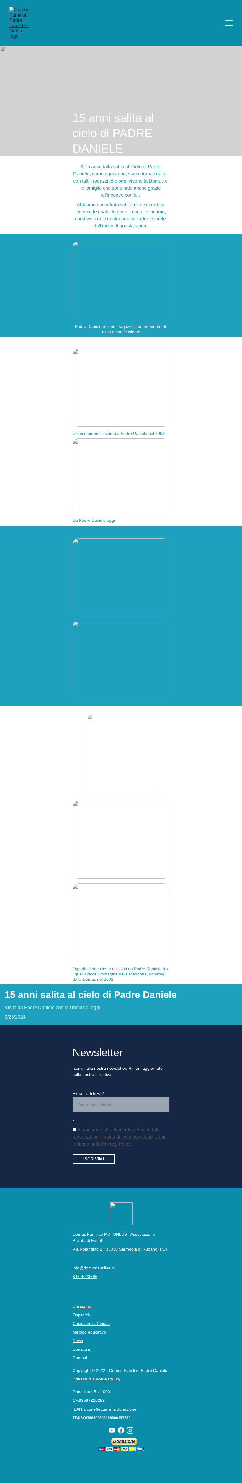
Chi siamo (82, 1306)
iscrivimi (93, 1159)
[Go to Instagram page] (130, 1430)
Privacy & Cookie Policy (96, 1379)
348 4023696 (85, 1276)
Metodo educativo (89, 1332)
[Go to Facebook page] (121, 1430)
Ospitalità (81, 1315)
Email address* (88, 1093)
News (78, 1340)
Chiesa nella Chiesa (91, 1323)
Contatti (80, 1357)
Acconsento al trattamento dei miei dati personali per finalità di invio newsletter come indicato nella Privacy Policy (120, 1137)
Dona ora (81, 1349)
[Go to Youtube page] (112, 1430)
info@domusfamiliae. (92, 1268)
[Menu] (229, 23)
